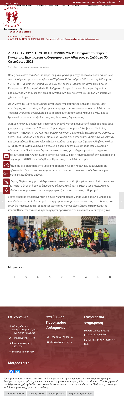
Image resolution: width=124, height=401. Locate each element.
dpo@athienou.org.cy (61, 342)
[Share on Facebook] (14, 277)
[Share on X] (26, 277)
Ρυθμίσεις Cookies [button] (15, 393)
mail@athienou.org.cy (23, 351)
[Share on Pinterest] (50, 277)
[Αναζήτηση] (21, 29)
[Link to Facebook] (119, 2)
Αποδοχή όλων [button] (36, 393)
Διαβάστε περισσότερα (80, 393)
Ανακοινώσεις (44, 67)
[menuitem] (6, 3)
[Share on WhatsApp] (38, 277)
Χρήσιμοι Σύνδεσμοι (106, 2)
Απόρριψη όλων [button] (56, 393)
